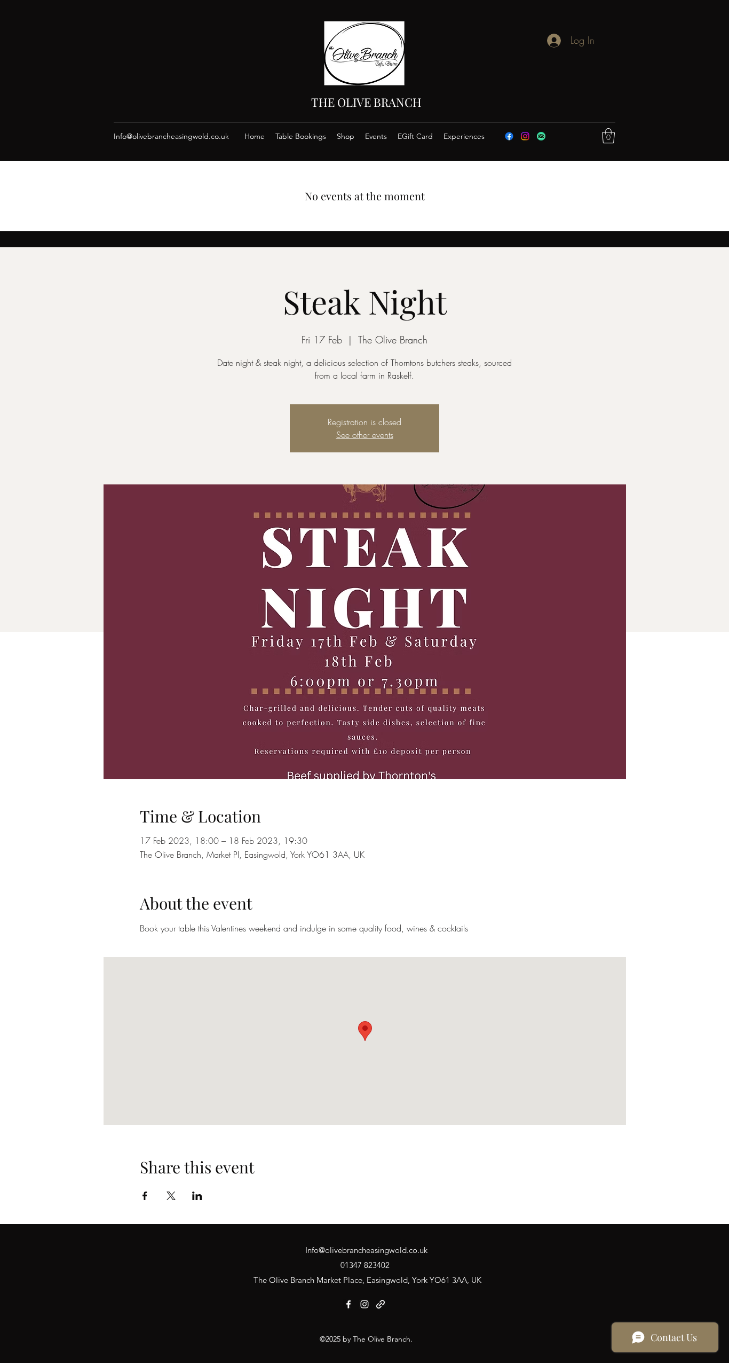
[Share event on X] (171, 1196)
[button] (608, 136)
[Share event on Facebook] (145, 1196)
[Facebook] (509, 136)
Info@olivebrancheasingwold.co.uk (171, 136)
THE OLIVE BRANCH (366, 102)
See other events (364, 435)
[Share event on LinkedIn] (197, 1196)
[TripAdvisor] (541, 136)
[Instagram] (525, 136)
